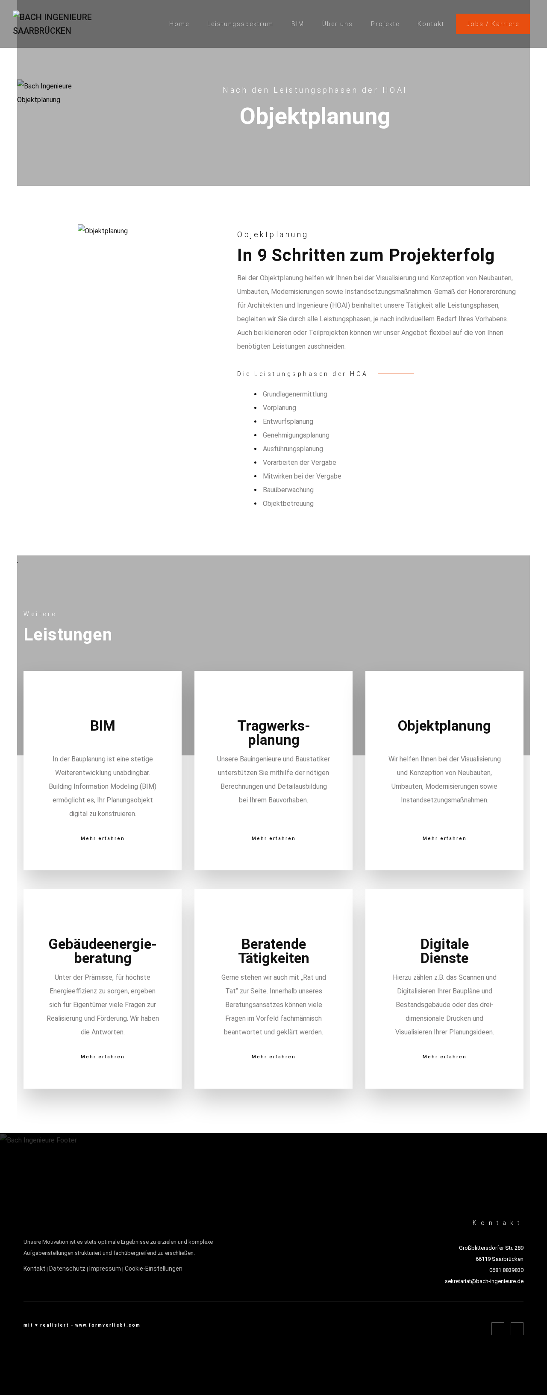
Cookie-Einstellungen (153, 1268)
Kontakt (431, 24)
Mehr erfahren (103, 838)
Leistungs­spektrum (240, 24)
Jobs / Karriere (493, 24)
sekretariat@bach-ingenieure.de (484, 1281)
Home (179, 24)
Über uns (337, 24)
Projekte (385, 24)
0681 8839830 (506, 1270)
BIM (297, 24)
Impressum (105, 1268)
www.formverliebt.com (108, 1325)
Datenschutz (67, 1268)
